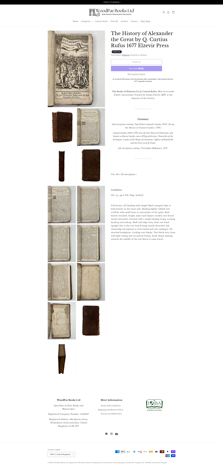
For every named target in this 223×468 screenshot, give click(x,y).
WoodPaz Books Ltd (61, 462)
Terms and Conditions (111, 406)
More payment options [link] (136, 74)
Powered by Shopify (159, 462)
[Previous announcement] (48, 2)
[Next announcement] (174, 2)
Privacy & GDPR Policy (111, 414)
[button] (163, 12)
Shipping (125, 55)
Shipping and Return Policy (110, 410)
